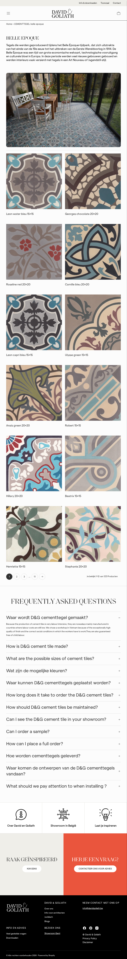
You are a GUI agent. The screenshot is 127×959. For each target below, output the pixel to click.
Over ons (48, 909)
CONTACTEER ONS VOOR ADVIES (95, 869)
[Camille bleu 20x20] (93, 252)
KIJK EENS (32, 869)
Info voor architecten (54, 913)
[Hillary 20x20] (34, 463)
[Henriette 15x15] (34, 534)
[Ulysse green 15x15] (93, 322)
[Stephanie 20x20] (93, 534)
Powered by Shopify (46, 955)
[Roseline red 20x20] (34, 252)
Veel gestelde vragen (16, 934)
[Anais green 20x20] (34, 393)
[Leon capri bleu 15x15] (34, 322)
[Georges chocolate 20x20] (93, 181)
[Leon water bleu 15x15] (34, 181)
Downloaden (12, 938)
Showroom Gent (52, 933)
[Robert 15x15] (93, 393)
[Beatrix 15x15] (93, 463)
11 (35, 576)
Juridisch (48, 917)
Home (9, 24)
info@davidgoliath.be (93, 908)
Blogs (47, 921)
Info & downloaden (88, 3)
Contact (117, 3)
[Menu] (8, 13)
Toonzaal (105, 3)
